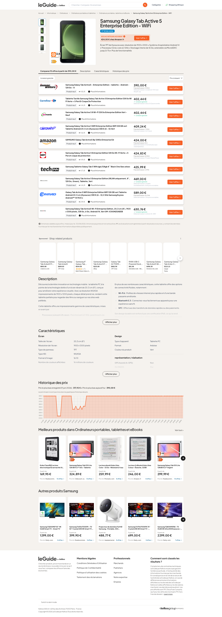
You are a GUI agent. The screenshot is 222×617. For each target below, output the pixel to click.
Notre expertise (120, 577)
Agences (118, 572)
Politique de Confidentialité (89, 568)
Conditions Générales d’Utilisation (92, 563)
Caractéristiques (101, 71)
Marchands (118, 563)
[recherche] (145, 5)
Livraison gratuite (46, 78)
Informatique (51, 13)
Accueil (41, 13)
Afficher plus (111, 322)
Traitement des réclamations (89, 577)
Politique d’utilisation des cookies (91, 572)
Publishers (118, 568)
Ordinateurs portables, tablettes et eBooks (114, 13)
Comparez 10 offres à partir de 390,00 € (58, 71)
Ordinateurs (64, 13)
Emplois (117, 582)
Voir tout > (179, 430)
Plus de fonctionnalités (122, 50)
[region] (111, 458)
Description (85, 71)
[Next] (183, 458)
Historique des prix (121, 71)
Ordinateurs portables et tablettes (83, 13)
